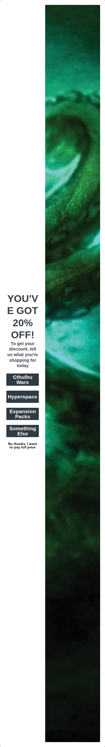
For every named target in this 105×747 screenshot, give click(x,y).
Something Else (22, 431)
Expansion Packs (23, 414)
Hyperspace (22, 396)
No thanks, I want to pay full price (22, 443)
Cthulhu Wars (22, 379)
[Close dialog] (102, 2)
